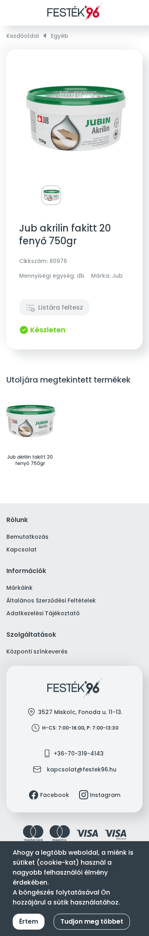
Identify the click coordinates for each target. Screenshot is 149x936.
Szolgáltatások (31, 635)
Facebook (54, 795)
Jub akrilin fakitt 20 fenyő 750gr (30, 460)
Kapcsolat (21, 549)
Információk (26, 571)
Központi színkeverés (37, 651)
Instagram (105, 795)
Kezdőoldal (22, 36)
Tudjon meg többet (91, 921)
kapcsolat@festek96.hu (81, 769)
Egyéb (59, 36)
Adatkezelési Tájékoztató (43, 613)
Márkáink (19, 588)
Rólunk (17, 520)
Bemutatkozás (27, 537)
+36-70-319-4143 (79, 753)
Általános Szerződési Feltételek (51, 600)
